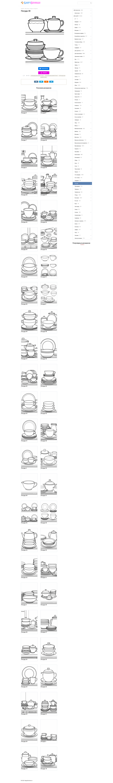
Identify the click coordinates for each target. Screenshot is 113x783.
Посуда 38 (24, 495)
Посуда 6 (24, 167)
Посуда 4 (24, 468)
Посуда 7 (24, 140)
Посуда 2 (43, 741)
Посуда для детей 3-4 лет (52, 75)
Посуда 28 (24, 632)
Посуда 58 (24, 195)
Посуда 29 (44, 605)
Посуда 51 (44, 277)
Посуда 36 (24, 523)
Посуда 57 (44, 195)
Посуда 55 (44, 222)
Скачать (45, 72)
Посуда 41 (24, 441)
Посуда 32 (24, 577)
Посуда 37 (44, 495)
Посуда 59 (44, 167)
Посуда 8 (43, 113)
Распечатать (44, 68)
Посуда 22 (24, 714)
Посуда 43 (24, 413)
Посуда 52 (24, 277)
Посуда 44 (44, 386)
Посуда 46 (44, 359)
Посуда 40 (44, 441)
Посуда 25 (44, 659)
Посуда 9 (24, 113)
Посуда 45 (24, 386)
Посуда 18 (44, 768)
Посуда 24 (24, 687)
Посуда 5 (43, 304)
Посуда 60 (44, 140)
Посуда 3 (24, 605)
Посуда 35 (44, 523)
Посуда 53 (44, 249)
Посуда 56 (24, 222)
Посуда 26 (24, 659)
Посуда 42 (44, 413)
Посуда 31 (44, 577)
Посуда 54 (24, 249)
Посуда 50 (24, 304)
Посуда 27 (44, 632)
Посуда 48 (44, 331)
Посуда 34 (24, 550)
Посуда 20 (24, 741)
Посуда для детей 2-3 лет (37, 75)
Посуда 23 (44, 687)
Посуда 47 (24, 359)
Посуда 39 (44, 468)
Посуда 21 (44, 714)
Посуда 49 (24, 331)
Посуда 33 (44, 550)
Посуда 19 (24, 768)
